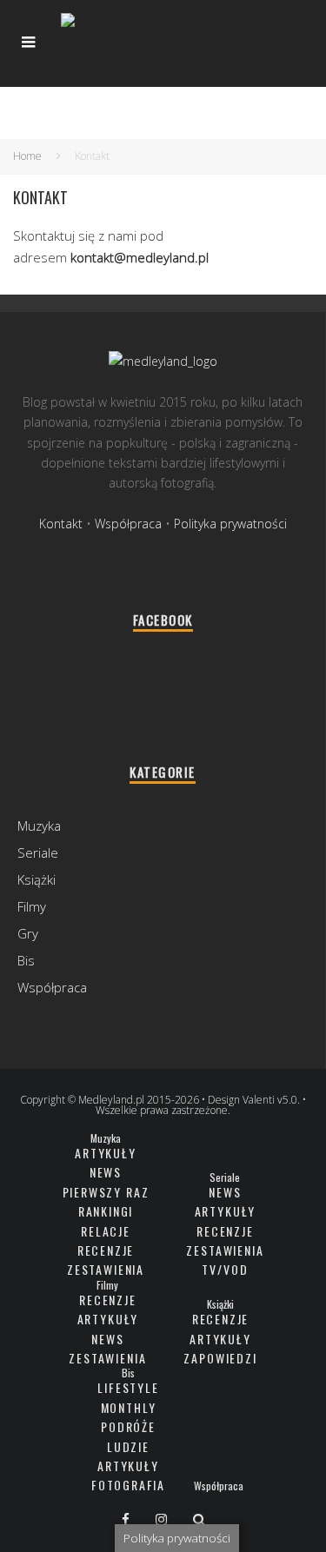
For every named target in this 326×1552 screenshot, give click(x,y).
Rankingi (106, 1211)
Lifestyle (127, 1387)
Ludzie (128, 1446)
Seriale (37, 852)
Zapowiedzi (219, 1358)
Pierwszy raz (106, 1192)
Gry (27, 933)
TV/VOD (225, 1269)
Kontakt (61, 523)
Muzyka (39, 825)
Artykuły (105, 1153)
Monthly (128, 1407)
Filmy (31, 906)
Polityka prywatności (230, 523)
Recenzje (106, 1250)
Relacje (105, 1231)
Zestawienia (105, 1269)
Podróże (128, 1426)
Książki (36, 879)
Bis (26, 960)
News (106, 1172)
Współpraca (128, 523)
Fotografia (128, 1485)
